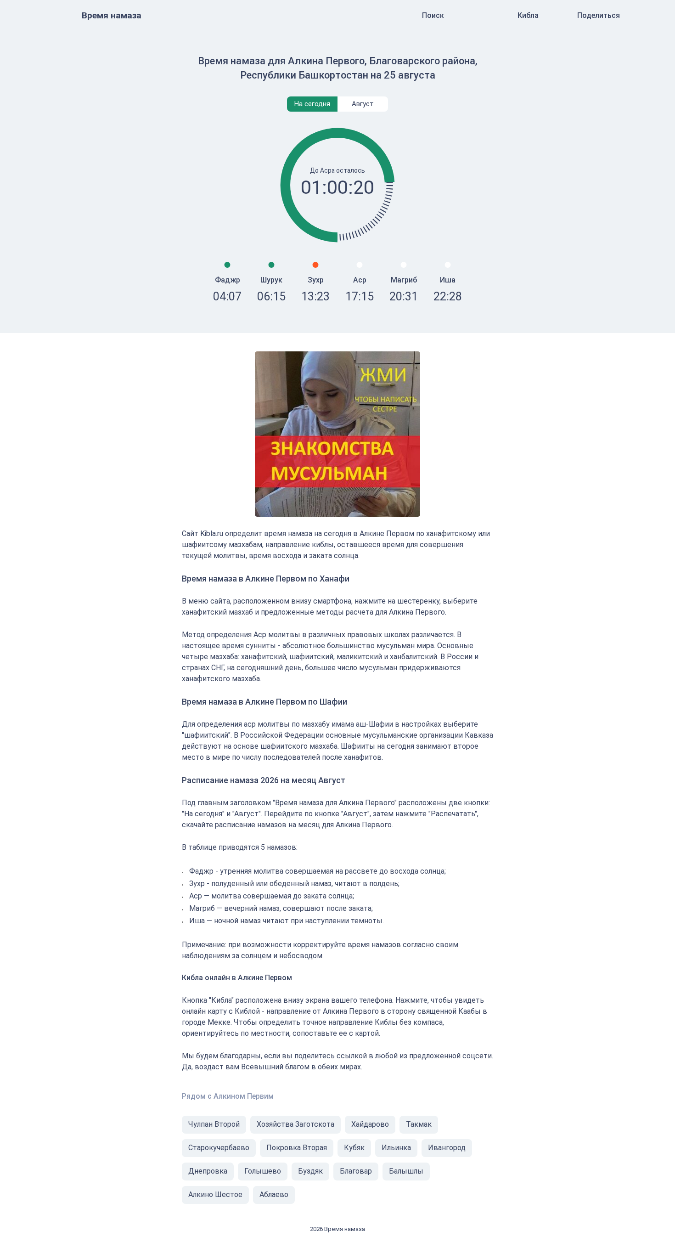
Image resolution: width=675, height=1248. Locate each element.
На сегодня (312, 104)
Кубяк (354, 1147)
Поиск (433, 15)
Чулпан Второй (214, 1124)
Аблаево (273, 1194)
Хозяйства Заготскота (295, 1124)
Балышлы (406, 1171)
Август (363, 104)
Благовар (356, 1171)
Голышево (262, 1171)
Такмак (419, 1124)
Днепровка (207, 1171)
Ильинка (396, 1147)
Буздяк (310, 1171)
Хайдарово (370, 1124)
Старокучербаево (218, 1147)
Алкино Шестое (215, 1194)
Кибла (528, 15)
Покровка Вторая (296, 1147)
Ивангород (447, 1147)
